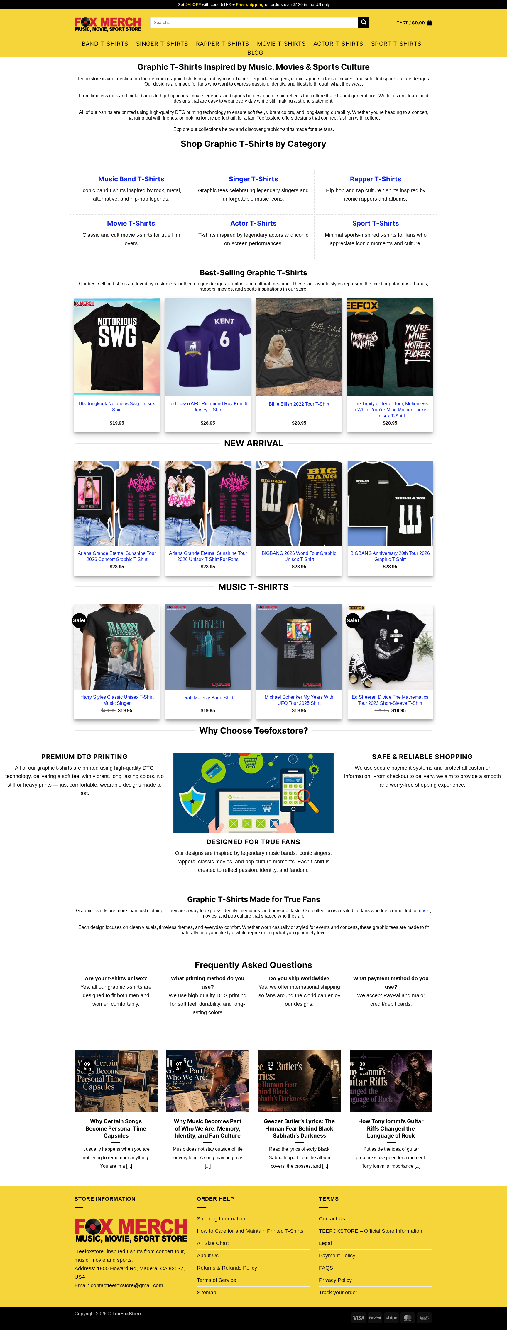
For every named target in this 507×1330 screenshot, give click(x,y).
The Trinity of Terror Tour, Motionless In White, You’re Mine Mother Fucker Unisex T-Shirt (390, 409)
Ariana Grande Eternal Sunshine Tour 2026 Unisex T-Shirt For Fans (208, 556)
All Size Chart (213, 1243)
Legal (325, 1243)
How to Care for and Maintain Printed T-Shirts (250, 1231)
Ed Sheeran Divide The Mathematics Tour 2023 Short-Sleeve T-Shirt (390, 700)
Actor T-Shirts (338, 43)
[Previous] (73, 1117)
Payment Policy (337, 1256)
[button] (414, 23)
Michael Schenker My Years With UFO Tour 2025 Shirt (299, 700)
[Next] (433, 1117)
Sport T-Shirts (396, 43)
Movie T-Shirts (281, 43)
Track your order (338, 1292)
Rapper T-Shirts (222, 43)
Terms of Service (216, 1280)
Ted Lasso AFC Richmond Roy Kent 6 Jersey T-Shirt (207, 406)
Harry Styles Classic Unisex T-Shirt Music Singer (116, 700)
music (424, 910)
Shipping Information (221, 1219)
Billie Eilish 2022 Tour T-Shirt (299, 404)
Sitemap (206, 1292)
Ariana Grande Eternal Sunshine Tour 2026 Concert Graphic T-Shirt (117, 556)
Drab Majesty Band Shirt (207, 697)
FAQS (326, 1268)
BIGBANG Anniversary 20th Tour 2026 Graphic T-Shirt (390, 556)
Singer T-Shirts (162, 43)
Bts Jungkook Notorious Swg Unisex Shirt (117, 406)
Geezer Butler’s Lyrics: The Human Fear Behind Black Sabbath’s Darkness (299, 1128)
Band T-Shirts (105, 43)
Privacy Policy (335, 1280)
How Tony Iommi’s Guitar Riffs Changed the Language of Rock (391, 1128)
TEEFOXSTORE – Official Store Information (370, 1231)
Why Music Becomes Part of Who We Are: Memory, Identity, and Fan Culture (207, 1128)
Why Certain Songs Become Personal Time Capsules (116, 1128)
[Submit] (363, 22)
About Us (208, 1256)
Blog (255, 52)
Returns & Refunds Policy (227, 1268)
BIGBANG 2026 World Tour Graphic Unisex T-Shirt (299, 556)
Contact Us (332, 1219)
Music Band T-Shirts (131, 179)
